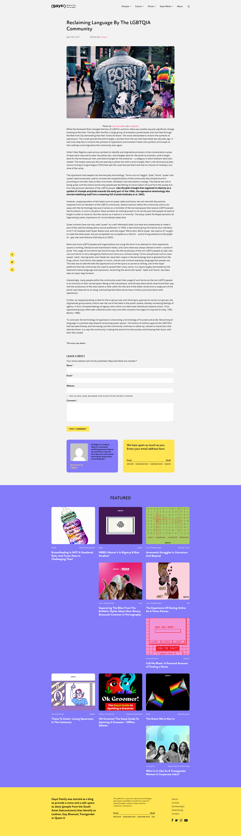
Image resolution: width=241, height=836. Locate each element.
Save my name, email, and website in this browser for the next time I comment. (101, 396)
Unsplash (134, 126)
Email (70, 375)
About (180, 6)
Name (70, 365)
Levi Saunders (119, 126)
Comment (72, 400)
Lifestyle (125, 6)
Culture (138, 6)
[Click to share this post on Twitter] (12, 262)
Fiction (151, 6)
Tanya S (103, 37)
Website (70, 385)
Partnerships (178, 806)
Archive (175, 802)
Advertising (177, 810)
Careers (175, 813)
